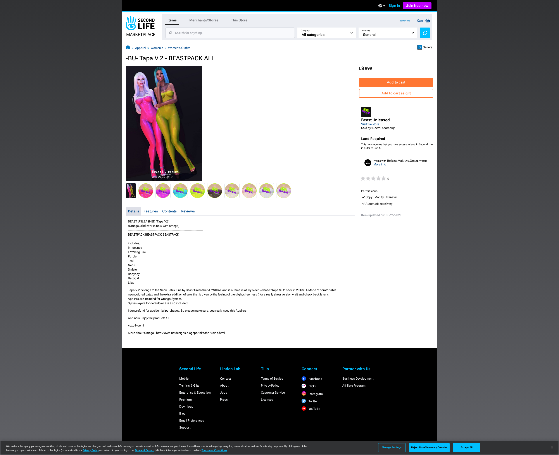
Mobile (183, 378)
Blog (182, 413)
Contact (225, 378)
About (224, 385)
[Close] (552, 447)
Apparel (140, 48)
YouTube (314, 408)
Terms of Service (272, 378)
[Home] (128, 47)
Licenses (267, 399)
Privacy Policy (270, 385)
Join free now (417, 5)
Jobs (223, 392)
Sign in (394, 5)
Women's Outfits (179, 48)
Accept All (467, 447)
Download (186, 406)
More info (379, 164)
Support (184, 427)
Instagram (315, 394)
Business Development (357, 378)
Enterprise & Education (194, 392)
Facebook (315, 378)
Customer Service (273, 392)
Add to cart (396, 82)
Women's (157, 48)
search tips (405, 20)
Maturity (366, 30)
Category (305, 30)
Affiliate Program (354, 385)
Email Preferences (191, 420)
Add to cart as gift (396, 93)
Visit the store (370, 124)
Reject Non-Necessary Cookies (429, 447)
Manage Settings (392, 447)
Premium (185, 399)
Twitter (313, 401)
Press (224, 399)
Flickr (312, 386)
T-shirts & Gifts (189, 385)
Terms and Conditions (214, 450)
